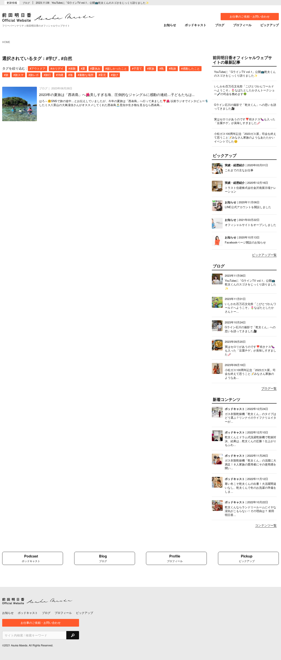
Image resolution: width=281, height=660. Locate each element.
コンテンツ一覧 (266, 525)
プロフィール (242, 25)
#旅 (6, 75)
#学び (51, 58)
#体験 (72, 68)
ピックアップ (269, 25)
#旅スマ (18, 75)
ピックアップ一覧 (264, 255)
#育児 (102, 75)
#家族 (150, 68)
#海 (70, 75)
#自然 (66, 58)
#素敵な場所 (86, 75)
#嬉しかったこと (116, 68)
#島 (161, 68)
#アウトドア (37, 68)
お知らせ (170, 25)
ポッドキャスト (195, 25)
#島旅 (172, 68)
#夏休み (95, 68)
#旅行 (47, 75)
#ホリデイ (56, 68)
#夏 (83, 68)
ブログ (219, 25)
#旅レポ (34, 75)
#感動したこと (190, 68)
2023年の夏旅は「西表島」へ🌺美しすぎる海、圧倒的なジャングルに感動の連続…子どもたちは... (117, 94)
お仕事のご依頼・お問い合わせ (250, 16)
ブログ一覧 (269, 388)
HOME (6, 42)
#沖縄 (59, 75)
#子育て (137, 68)
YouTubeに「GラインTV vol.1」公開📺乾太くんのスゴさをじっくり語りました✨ (100, 2)
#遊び (114, 75)
